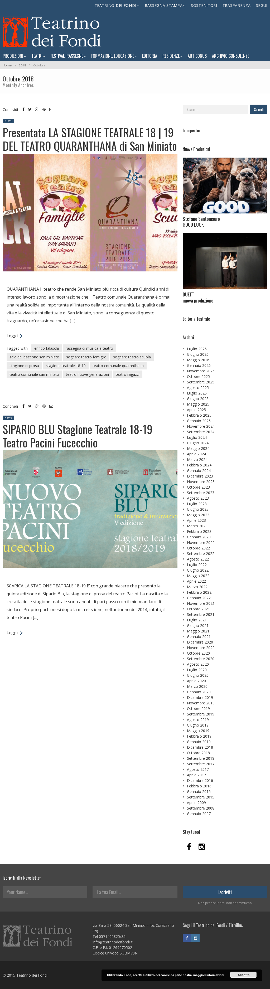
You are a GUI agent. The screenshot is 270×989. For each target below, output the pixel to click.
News (8, 121)
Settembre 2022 (200, 553)
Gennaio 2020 (199, 691)
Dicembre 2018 (200, 747)
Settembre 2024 (200, 431)
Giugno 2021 (198, 625)
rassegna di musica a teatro (89, 348)
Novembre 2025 (201, 370)
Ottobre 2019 (198, 708)
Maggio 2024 (198, 448)
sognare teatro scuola (132, 356)
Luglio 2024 (197, 437)
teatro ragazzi (127, 374)
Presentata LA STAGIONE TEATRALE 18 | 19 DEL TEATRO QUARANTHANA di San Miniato (90, 139)
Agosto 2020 (198, 664)
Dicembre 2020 (200, 642)
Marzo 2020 (197, 686)
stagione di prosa (24, 365)
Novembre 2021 (201, 603)
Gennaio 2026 (199, 365)
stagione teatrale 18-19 (66, 365)
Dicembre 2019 (200, 697)
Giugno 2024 (198, 442)
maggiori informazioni (208, 975)
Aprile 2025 (196, 409)
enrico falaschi (46, 348)
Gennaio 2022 (199, 597)
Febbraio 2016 (199, 785)
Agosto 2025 (198, 387)
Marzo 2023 (197, 525)
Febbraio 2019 (199, 736)
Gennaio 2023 (199, 536)
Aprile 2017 (196, 774)
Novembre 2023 (201, 481)
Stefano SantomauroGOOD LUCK (201, 221)
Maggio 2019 (198, 730)
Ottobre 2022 (198, 547)
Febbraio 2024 (199, 464)
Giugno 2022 (198, 570)
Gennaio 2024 (199, 470)
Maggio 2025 (198, 404)
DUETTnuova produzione (198, 297)
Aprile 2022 (196, 581)
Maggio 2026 (198, 359)
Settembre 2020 (200, 658)
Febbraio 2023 (199, 531)
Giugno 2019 (198, 725)
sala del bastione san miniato (34, 356)
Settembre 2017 (200, 763)
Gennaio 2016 (199, 791)
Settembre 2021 (200, 614)
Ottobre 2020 (198, 653)
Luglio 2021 (197, 619)
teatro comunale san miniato (34, 374)
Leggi (12, 336)
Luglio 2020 (197, 669)
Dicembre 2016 (200, 780)
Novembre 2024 (201, 426)
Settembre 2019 (200, 714)
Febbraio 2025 (199, 415)
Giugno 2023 (198, 509)
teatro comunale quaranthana (118, 365)
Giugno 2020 (198, 675)
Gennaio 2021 (199, 636)
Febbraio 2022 (199, 592)
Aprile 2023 (196, 520)
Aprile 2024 (196, 453)
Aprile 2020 (196, 680)
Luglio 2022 (197, 564)
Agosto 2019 (198, 719)
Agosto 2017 (198, 769)
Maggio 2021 (198, 631)
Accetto (243, 974)
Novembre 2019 (201, 702)
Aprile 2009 (196, 802)
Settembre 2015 (200, 797)
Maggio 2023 (198, 514)
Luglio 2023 (197, 503)
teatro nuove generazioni (87, 374)
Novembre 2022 (201, 542)
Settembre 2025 (200, 381)
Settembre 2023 (200, 492)
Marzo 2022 (197, 586)
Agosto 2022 (198, 559)
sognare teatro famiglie (86, 356)
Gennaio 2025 (199, 420)
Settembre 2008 (200, 808)
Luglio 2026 (197, 348)
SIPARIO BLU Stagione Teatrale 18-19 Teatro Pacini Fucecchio (77, 435)
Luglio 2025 (197, 393)
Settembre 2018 (200, 758)
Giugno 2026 (198, 354)
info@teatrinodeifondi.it (113, 941)
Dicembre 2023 (200, 476)
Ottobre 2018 (198, 752)
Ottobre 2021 (198, 608)
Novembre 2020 (201, 647)
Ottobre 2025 (198, 376)
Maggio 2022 (198, 575)
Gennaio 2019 (199, 741)
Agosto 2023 (198, 498)
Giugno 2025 (198, 398)
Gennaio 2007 (199, 813)
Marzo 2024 (197, 459)
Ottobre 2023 (198, 487)
